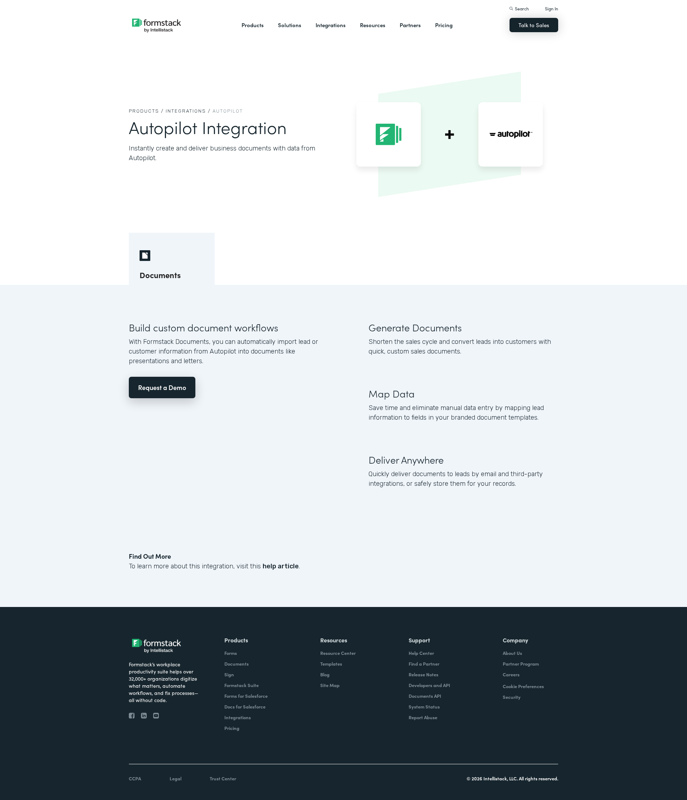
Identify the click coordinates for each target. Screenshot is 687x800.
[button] (252, 25)
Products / (146, 111)
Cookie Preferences (523, 686)
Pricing (444, 25)
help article (281, 566)
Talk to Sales (533, 25)
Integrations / (188, 111)
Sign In (551, 8)
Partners (410, 25)
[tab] (172, 259)
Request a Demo (162, 387)
